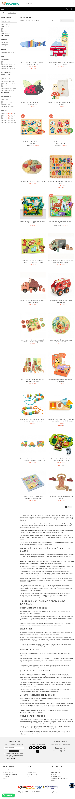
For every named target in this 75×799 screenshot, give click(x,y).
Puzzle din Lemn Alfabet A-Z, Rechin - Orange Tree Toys (32, 63)
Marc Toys (6, 104)
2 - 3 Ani (5, 27)
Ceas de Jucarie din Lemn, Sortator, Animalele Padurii (61, 341)
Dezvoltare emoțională (9, 86)
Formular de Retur (32, 774)
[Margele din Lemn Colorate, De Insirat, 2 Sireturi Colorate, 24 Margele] (33, 404)
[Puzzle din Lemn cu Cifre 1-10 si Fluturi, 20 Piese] (61, 166)
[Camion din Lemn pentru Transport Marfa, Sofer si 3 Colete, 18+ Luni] (61, 246)
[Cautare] (72, 3)
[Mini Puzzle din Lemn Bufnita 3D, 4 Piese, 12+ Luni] (61, 87)
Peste (4, 114)
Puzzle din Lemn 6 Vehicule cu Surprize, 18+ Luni (33, 142)
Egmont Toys (6, 102)
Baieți (4, 45)
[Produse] (3, 9)
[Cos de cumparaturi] (72, 9)
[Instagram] (37, 751)
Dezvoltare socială (8, 84)
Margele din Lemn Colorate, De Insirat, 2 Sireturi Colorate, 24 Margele (32, 420)
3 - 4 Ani (5, 29)
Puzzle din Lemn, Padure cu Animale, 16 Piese (61, 222)
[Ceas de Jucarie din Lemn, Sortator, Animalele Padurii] (61, 325)
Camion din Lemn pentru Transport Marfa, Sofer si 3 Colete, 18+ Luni (61, 261)
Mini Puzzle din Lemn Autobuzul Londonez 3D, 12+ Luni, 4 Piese (61, 63)
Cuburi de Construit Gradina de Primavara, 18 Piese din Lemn (33, 497)
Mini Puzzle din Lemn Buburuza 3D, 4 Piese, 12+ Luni (32, 103)
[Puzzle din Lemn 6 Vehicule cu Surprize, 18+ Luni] (33, 127)
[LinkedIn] (41, 747)
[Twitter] (37, 747)
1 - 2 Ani (5, 24)
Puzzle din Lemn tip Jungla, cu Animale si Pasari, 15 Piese (32, 222)
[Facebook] (30, 747)
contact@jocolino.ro (61, 751)
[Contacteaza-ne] (67, 9)
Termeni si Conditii (8, 772)
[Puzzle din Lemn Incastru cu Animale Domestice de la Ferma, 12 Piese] (33, 246)
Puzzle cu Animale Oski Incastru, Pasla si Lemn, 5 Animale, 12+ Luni (60, 459)
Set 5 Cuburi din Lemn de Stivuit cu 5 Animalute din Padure (32, 380)
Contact (5, 778)
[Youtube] (34, 747)
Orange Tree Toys (8, 106)
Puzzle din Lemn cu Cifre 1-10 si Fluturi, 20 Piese (61, 182)
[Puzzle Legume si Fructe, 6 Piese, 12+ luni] (33, 166)
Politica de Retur (31, 772)
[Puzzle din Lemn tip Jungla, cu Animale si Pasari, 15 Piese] (33, 206)
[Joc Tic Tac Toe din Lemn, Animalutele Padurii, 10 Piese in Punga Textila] (33, 325)
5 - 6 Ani (5, 33)
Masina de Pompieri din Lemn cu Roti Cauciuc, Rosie (60, 301)
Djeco (4, 100)
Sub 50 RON (6, 60)
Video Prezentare (7, 52)
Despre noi (6, 770)
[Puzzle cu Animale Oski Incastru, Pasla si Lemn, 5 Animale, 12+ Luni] (61, 444)
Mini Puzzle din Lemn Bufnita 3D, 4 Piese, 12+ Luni (61, 103)
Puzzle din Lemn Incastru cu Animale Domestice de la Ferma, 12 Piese (32, 261)
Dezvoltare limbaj (7, 90)
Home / (5, 13)
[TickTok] (44, 747)
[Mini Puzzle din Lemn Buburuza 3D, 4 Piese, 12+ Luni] (33, 87)
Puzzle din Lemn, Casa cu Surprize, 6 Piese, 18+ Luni (61, 142)
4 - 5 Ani (5, 31)
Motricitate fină (7, 82)
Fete (4, 42)
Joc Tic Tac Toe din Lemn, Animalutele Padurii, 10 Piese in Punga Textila (32, 341)
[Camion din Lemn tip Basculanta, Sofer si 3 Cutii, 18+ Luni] (33, 285)
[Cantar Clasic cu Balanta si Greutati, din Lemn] (61, 483)
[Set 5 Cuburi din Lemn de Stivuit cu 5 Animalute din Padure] (33, 365)
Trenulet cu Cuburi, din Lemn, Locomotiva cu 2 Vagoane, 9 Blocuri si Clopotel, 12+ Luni (33, 459)
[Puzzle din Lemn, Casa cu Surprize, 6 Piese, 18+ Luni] (61, 127)
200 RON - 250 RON (8, 68)
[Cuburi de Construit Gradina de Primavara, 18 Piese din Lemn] (33, 482)
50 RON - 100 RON (8, 62)
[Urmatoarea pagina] (71, 507)
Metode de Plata (31, 770)
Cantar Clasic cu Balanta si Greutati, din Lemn (61, 497)
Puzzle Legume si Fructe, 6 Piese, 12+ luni (33, 181)
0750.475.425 (61, 748)
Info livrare (6, 776)
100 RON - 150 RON (8, 64)
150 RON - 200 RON (8, 66)
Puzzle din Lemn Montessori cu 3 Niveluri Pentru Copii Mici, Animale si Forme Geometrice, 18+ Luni (61, 420)
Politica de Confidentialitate (11, 757)
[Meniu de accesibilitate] (72, 785)
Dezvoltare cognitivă (8, 88)
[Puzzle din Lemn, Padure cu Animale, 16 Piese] (61, 206)
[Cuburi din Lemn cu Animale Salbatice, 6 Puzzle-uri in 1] (61, 365)
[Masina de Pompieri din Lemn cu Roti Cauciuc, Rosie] (61, 285)
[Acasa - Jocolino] (10, 3)
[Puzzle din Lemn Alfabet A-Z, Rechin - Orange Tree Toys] (33, 44)
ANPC (28, 776)
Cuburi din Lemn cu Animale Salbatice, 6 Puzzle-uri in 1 (60, 380)
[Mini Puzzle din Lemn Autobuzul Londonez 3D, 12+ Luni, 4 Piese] (61, 44)
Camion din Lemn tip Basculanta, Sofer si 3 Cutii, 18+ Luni (32, 301)
